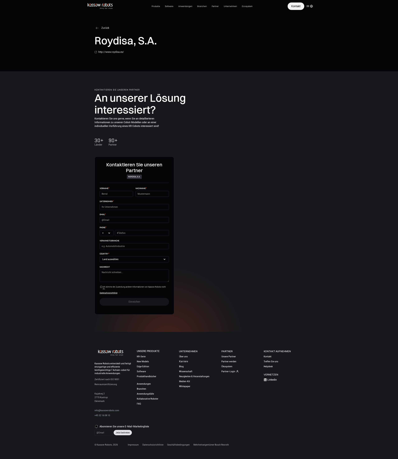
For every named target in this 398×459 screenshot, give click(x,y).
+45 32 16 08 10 (102, 415)
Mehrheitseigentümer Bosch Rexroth (211, 444)
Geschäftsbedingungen (178, 444)
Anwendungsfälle (145, 394)
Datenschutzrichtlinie (108, 293)
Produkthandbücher (146, 376)
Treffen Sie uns (271, 361)
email (103, 214)
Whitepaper (184, 386)
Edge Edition (143, 366)
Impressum (133, 444)
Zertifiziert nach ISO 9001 (107, 379)
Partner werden (228, 361)
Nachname (141, 188)
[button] (155, 6)
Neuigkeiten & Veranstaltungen (194, 376)
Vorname (104, 188)
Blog (181, 366)
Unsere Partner (228, 356)
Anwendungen (144, 384)
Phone (103, 227)
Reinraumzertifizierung (106, 384)
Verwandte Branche (109, 241)
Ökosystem (226, 366)
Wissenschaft (185, 371)
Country (104, 254)
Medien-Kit (184, 381)
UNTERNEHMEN (107, 201)
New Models (143, 361)
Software (141, 371)
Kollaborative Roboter (147, 398)
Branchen (141, 389)
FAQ (139, 403)
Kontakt (267, 356)
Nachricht (105, 267)
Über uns (183, 356)
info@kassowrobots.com (107, 410)
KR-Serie (141, 356)
